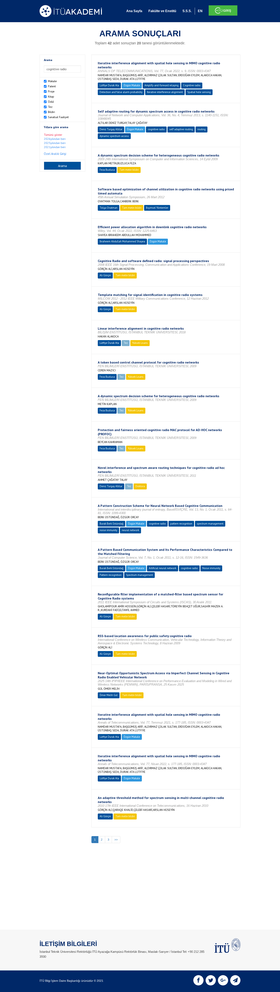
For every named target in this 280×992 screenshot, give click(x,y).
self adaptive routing (181, 129)
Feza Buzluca (107, 169)
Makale (52, 81)
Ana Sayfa (134, 11)
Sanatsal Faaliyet (58, 117)
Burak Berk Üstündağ (111, 523)
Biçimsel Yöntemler (157, 207)
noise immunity (108, 530)
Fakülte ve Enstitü (162, 11)
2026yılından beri (55, 139)
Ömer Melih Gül (109, 695)
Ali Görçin (105, 275)
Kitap (51, 96)
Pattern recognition (111, 575)
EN (200, 11)
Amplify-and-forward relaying (162, 85)
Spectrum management (139, 575)
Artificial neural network (162, 568)
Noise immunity (211, 568)
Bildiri (51, 112)
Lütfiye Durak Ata (109, 85)
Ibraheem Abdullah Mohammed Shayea (122, 241)
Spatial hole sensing (199, 92)
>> (116, 839)
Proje (51, 91)
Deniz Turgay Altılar (111, 129)
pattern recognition (181, 523)
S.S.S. (187, 11)
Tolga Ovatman (108, 207)
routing (201, 129)
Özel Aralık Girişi (55, 154)
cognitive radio (156, 129)
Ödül (51, 102)
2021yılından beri (55, 147)
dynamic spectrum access (114, 136)
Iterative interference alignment (165, 92)
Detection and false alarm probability (121, 92)
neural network (130, 530)
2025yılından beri (55, 143)
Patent (52, 86)
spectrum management (210, 523)
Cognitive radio (191, 85)
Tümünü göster (53, 135)
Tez (50, 107)
